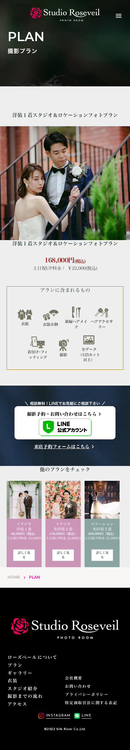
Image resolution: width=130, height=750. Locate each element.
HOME (14, 577)
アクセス (17, 704)
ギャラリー (20, 673)
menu (118, 16)
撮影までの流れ (25, 696)
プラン (15, 665)
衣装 (13, 681)
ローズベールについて (32, 657)
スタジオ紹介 (23, 688)
